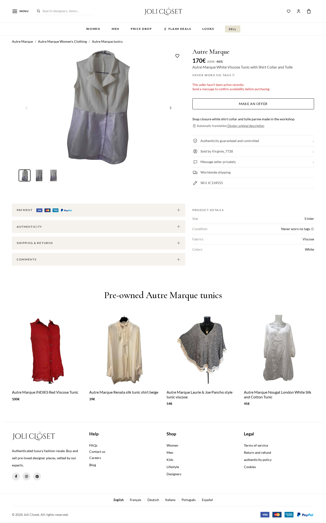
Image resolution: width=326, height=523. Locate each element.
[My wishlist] (288, 11)
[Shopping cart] (309, 11)
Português (189, 500)
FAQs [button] (93, 445)
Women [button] (93, 29)
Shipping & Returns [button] (35, 243)
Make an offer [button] (253, 104)
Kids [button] (170, 460)
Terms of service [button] (256, 445)
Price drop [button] (141, 29)
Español (207, 500)
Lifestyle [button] (173, 467)
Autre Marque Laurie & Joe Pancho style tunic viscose (199, 394)
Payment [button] (25, 210)
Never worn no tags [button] (212, 75)
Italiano (170, 500)
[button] (170, 107)
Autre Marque (210, 52)
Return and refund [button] (257, 452)
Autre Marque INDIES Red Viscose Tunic (45, 392)
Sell (233, 29)
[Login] (298, 11)
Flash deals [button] (179, 29)
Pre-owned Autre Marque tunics (163, 295)
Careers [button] (95, 458)
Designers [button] (174, 474)
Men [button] (115, 29)
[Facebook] (16, 476)
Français (135, 500)
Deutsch (153, 500)
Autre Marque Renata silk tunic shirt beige (123, 392)
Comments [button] (26, 259)
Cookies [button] (250, 467)
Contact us (97, 451)
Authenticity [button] (29, 226)
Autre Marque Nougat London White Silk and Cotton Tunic (277, 394)
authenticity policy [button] (258, 460)
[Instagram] (26, 476)
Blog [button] (92, 465)
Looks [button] (208, 29)
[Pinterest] (37, 476)
